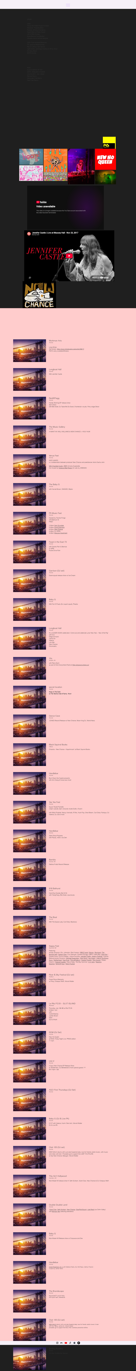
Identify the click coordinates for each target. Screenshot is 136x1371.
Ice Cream (91, 958)
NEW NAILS (52, 1324)
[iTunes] (70, 1343)
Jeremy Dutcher (97, 956)
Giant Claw (53, 1209)
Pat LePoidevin (75, 960)
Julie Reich (90, 1209)
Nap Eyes (66, 960)
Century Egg (62, 954)
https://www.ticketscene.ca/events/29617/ (70, 349)
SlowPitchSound (81, 1209)
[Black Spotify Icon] (74, 1343)
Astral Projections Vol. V (56, 1267)
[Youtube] (66, 1343)
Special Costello (60, 962)
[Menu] (68, 5)
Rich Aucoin (97, 960)
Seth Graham (61, 1209)
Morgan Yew (56, 1211)
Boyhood (98, 952)
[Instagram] (57, 1343)
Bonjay (91, 952)
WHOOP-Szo (60, 964)
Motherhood (58, 960)
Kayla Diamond (59, 527)
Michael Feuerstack (72, 958)
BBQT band (84, 952)
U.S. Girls (91, 962)
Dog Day (104, 954)
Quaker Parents (86, 960)
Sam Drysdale (59, 525)
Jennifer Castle (86, 956)
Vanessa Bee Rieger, (66, 468)
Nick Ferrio (83, 958)
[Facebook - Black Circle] (78, 1343)
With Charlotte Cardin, (56, 466)
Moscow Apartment (60, 533)
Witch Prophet (70, 964)
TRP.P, (66, 466)
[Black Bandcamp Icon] (61, 1343)
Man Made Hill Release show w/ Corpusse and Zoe (66, 1238)
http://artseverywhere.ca (81, 665)
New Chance (58, 529)
